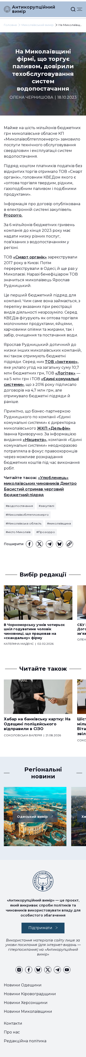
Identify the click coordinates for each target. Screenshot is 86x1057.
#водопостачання (19, 506)
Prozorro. (13, 215)
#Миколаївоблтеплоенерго (27, 514)
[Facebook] (29, 544)
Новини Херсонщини (26, 1002)
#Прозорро (45, 532)
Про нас (12, 1032)
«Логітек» (65, 373)
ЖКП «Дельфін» (53, 428)
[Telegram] (49, 544)
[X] (39, 544)
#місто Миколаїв (18, 532)
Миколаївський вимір (38, 25)
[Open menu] (79, 9)
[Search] (73, 9)
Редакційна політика (25, 1041)
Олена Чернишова (31, 97)
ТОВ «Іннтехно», (62, 361)
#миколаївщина (59, 523)
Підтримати (40, 928)
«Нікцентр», (35, 439)
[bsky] (59, 544)
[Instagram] (19, 969)
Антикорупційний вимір (33, 9)
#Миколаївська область (23, 523)
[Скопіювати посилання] (69, 544)
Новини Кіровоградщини (30, 994)
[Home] (7, 9)
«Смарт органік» (30, 257)
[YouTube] (66, 969)
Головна (10, 25)
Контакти (13, 1023)
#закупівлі (46, 506)
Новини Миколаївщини (28, 1011)
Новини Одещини (23, 985)
